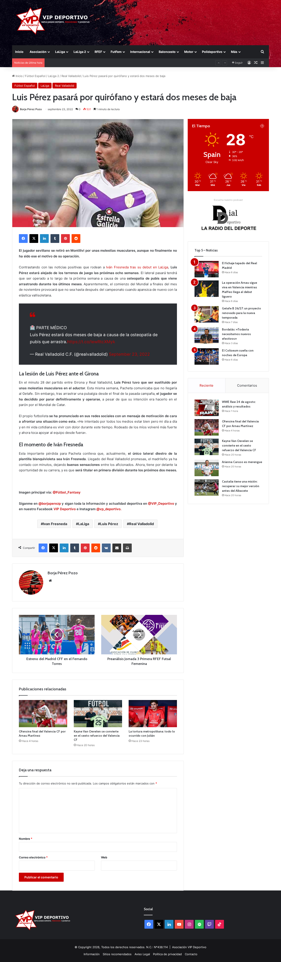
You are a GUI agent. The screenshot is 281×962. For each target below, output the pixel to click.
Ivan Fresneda (55, 524)
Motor (188, 52)
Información (92, 954)
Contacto (191, 954)
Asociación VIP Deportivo (189, 947)
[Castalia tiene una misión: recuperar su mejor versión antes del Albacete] (207, 487)
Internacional (140, 52)
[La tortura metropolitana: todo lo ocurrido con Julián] (153, 713)
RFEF (98, 52)
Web (104, 857)
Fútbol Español (35, 76)
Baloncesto (167, 52)
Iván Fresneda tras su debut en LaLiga (137, 267)
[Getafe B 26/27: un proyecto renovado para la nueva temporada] (207, 314)
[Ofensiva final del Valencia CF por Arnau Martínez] (43, 713)
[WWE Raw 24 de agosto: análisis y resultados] (207, 408)
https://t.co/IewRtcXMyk (91, 341)
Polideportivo (212, 52)
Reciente (206, 385)
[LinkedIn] (44, 238)
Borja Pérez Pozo (31, 109)
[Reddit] (76, 238)
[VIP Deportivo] (52, 20)
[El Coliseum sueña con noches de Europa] (207, 356)
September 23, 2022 (129, 354)
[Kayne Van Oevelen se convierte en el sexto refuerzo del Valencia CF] (98, 713)
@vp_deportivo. (108, 509)
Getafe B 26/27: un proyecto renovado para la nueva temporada (241, 312)
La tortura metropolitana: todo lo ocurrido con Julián (152, 733)
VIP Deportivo (65, 509)
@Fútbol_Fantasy (67, 492)
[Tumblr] (54, 238)
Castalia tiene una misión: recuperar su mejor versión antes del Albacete (240, 486)
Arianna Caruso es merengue (67, 63)
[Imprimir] (127, 548)
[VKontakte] (106, 548)
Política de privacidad (167, 954)
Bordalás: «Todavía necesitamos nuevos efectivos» (236, 334)
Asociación (38, 52)
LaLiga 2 (80, 52)
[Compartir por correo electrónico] (116, 548)
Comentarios (247, 385)
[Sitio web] (50, 580)
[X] (33, 238)
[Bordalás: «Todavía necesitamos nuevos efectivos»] (207, 335)
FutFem (116, 52)
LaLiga (60, 52)
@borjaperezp (49, 503)
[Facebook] (23, 238)
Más (234, 52)
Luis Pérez (109, 524)
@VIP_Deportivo (161, 503)
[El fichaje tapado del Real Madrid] (207, 269)
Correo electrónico (33, 857)
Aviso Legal (142, 954)
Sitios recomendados (117, 954)
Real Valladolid (71, 76)
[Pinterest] (65, 238)
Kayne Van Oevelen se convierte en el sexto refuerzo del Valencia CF (97, 735)
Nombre (25, 838)
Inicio (19, 52)
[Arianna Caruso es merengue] (207, 468)
